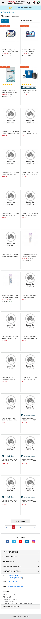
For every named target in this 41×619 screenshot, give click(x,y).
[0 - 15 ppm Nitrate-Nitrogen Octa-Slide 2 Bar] (30, 198)
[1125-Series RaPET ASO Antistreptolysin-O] (30, 402)
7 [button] (30, 527)
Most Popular (27, 20)
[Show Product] (7, 84)
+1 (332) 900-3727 (15, 578)
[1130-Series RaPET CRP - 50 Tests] (10, 484)
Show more (20, 521)
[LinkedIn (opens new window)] (27, 541)
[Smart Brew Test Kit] (10, 34)
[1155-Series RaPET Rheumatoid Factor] (30, 484)
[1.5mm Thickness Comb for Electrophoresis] (30, 320)
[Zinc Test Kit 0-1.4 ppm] (30, 75)
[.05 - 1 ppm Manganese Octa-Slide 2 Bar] (10, 116)
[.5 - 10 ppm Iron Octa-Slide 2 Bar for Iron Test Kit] (30, 157)
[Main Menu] (3, 3)
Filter (5, 21)
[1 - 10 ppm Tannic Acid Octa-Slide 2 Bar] (10, 238)
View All (19, 7)
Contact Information (11, 571)
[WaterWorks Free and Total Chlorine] (10, 75)
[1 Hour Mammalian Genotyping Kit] (30, 238)
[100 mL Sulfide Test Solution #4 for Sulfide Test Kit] (10, 402)
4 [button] (20, 527)
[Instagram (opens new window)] (33, 541)
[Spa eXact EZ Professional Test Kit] (30, 34)
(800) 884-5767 (14, 575)
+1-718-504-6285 (12, 582)
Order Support (9, 561)
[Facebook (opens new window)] (7, 541)
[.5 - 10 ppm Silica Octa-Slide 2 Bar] (10, 198)
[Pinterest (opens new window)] (20, 541)
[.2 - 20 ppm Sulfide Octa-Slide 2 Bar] (10, 157)
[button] (6, 527)
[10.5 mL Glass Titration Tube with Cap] (30, 361)
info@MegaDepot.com (15, 586)
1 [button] (10, 527)
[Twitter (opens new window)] (14, 541)
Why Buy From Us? (10, 557)
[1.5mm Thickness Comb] (30, 279)
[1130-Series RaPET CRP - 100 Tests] (30, 443)
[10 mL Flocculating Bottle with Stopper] (10, 361)
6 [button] (27, 527)
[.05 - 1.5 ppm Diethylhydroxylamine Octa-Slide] (30, 116)
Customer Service (10, 552)
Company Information (11, 566)
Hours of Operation (11, 607)
